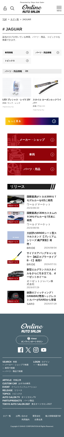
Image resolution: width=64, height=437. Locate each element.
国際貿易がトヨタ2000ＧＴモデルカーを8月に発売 (42, 198)
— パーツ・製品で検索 (12, 371)
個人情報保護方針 (53, 416)
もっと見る (14, 121)
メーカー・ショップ (32, 139)
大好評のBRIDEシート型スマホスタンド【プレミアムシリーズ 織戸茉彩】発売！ (42, 238)
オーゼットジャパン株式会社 (40, 282)
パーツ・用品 (32, 169)
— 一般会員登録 (40, 365)
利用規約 (26, 420)
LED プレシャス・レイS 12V (16, 99)
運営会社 (36, 416)
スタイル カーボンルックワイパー (47, 101)
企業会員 (38, 420)
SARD (30, 304)
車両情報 (9, 52)
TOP (4, 19)
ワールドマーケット (39, 204)
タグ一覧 (14, 19)
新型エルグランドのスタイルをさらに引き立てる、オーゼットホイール (41, 273)
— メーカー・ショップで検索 (15, 365)
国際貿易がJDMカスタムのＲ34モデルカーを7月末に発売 (42, 216)
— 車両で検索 (8, 368)
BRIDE (31, 248)
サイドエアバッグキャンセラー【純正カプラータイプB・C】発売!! (41, 257)
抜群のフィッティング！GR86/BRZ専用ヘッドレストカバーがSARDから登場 (41, 296)
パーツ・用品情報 (43, 52)
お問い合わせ (22, 416)
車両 (32, 154)
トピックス (10, 61)
